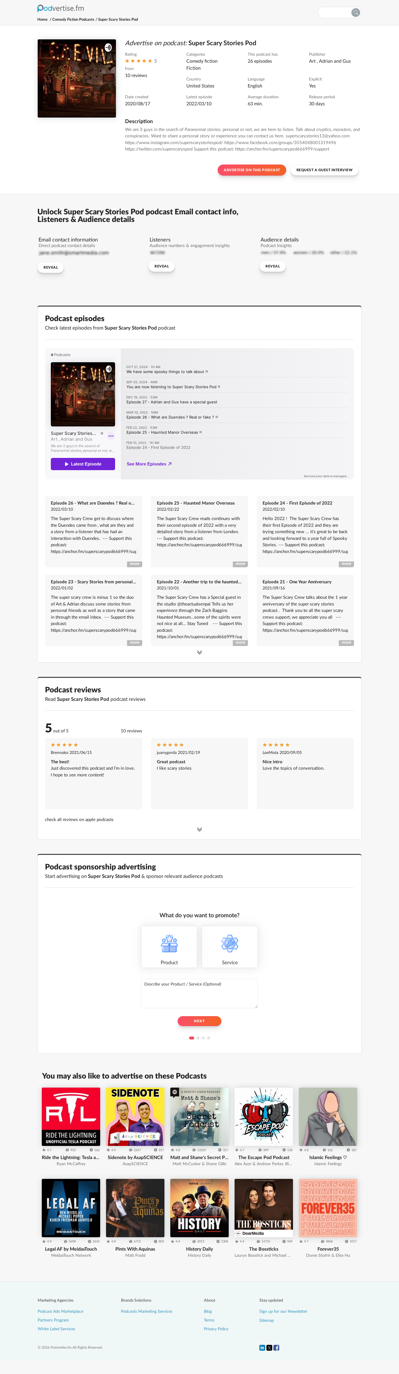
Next (199, 1021)
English (255, 86)
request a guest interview (324, 170)
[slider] (138, 62)
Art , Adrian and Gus (330, 61)
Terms (209, 1320)
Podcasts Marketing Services (146, 1312)
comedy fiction (202, 61)
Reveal (51, 267)
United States (200, 86)
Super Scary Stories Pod (118, 20)
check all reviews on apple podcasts (79, 820)
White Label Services (56, 1329)
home (42, 20)
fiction (193, 68)
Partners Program (53, 1320)
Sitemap (266, 1321)
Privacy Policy (216, 1329)
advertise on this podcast (252, 170)
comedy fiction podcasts (73, 20)
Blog (208, 1312)
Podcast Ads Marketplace (60, 1312)
